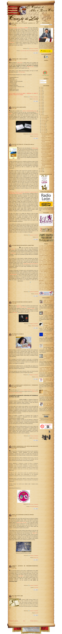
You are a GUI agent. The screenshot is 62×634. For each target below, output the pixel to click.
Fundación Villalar (46, 261)
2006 (41, 170)
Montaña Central (42, 276)
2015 (41, 103)
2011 (41, 109)
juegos (51, 267)
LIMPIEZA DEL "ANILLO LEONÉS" (20, 58)
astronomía (36, 293)
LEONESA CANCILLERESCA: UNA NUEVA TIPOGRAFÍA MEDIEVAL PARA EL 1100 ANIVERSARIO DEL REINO (46, 393)
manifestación (50, 272)
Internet (48, 267)
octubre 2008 (43, 118)
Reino (25, 50)
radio (40, 283)
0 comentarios (36, 291)
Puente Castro (51, 281)
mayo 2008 (43, 126)
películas (52, 278)
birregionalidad (44, 250)
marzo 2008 (43, 129)
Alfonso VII (34, 533)
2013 (41, 106)
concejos (43, 254)
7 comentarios (36, 374)
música (52, 276)
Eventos (52, 259)
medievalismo (41, 275)
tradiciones (51, 287)
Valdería (45, 288)
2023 (41, 91)
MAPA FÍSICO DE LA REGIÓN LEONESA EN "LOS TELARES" (47, 135)
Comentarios (42, 82)
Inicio (24, 620)
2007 (41, 168)
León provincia (45, 270)
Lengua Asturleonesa (14, 11)
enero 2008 (43, 132)
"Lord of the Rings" (21, 72)
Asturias (51, 247)
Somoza (46, 285)
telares (37, 587)
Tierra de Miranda (44, 287)
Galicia (52, 261)
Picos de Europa (46, 280)
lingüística (46, 271)
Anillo (34, 98)
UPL (42, 288)
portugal (40, 281)
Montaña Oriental (47, 276)
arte (39, 247)
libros (37, 237)
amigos (42, 245)
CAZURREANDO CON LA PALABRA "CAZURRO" (48, 324)
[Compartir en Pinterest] (37, 101)
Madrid (47, 272)
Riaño (40, 284)
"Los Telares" (21, 575)
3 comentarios (36, 96)
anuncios (40, 246)
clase (40, 254)
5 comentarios (36, 134)
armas (45, 246)
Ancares (45, 245)
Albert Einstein (23, 307)
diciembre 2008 (44, 115)
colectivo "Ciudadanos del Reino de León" (27, 389)
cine (52, 252)
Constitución (48, 254)
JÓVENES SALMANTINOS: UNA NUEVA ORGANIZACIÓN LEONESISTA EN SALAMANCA (25, 447)
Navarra (43, 277)
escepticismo (51, 257)
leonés (49, 270)
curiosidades (41, 255)
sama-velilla (51, 284)
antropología (51, 245)
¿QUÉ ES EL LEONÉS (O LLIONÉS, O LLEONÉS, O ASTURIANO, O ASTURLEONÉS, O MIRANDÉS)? (46, 357)
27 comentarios (35, 48)
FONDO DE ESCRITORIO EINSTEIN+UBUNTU (22, 301)
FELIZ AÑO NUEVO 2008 (17, 595)
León (21, 50)
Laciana (46, 268)
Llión (40, 272)
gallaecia (40, 262)
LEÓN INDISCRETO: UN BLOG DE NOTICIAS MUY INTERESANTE (48, 404)
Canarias (49, 251)
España (44, 259)
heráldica (41, 264)
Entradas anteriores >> (34, 620)
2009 (41, 112)
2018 (41, 99)
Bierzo (40, 250)
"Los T (10, 42)
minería (48, 275)
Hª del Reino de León (13, 6)
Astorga (41, 247)
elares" (13, 42)
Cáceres (46, 251)
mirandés (51, 275)
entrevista (47, 257)
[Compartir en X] (35, 101)
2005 (41, 171)
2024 (41, 90)
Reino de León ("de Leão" (21, 522)
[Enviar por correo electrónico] (33, 101)
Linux (49, 271)
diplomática (41, 256)
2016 (41, 102)
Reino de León (29, 50)
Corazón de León (35, 628)
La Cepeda (43, 268)
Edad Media (48, 256)
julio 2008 (43, 123)
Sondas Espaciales (13, 274)
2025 (41, 88)
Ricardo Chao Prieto (47, 418)
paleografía (44, 278)
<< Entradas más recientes (13, 620)
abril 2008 (43, 127)
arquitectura (51, 246)
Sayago (40, 285)
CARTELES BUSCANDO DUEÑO (19, 107)
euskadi (48, 259)
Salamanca (33, 50)
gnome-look (19, 305)
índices (52, 265)
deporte (50, 255)
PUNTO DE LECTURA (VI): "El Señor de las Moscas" (23, 144)
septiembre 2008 (44, 120)
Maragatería (51, 273)
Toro (48, 287)
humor (43, 265)
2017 (41, 100)
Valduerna (48, 288)
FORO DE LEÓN (30, 66)
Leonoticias (11, 392)
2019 (41, 97)
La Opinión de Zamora (18, 392)
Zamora (37, 50)
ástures (49, 247)
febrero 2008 (43, 130)
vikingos (45, 289)
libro (39, 271)
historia (35, 557)
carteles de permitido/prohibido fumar (29, 110)
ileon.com (49, 265)
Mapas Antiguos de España (45, 273)
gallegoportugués (44, 262)
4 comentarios (36, 235)
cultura (52, 254)
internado (45, 267)
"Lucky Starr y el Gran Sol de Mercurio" (30, 263)
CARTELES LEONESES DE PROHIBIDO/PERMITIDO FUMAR (46, 164)
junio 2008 (43, 124)
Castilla (40, 252)
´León (40, 245)
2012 (41, 108)
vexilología (51, 288)
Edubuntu (51, 256)
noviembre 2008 (44, 117)
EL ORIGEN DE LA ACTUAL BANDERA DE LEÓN (48, 380)
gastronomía (49, 262)
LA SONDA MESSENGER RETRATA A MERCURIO (23, 245)
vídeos (42, 289)
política (33, 506)
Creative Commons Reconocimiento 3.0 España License (46, 420)
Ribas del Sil (43, 284)
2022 (41, 93)
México (45, 275)
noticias (37, 98)
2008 (41, 114)
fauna (47, 260)
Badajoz (45, 249)
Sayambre (43, 285)
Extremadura (41, 260)
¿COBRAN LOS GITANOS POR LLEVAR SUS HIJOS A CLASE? (48, 313)
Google (52, 262)
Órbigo (40, 278)
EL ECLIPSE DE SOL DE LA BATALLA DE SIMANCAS (48, 334)
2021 (41, 94)
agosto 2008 (43, 121)
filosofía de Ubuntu (30, 308)
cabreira (52, 250)
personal (36, 136)
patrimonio (48, 278)
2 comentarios (36, 435)
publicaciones (46, 281)
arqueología (48, 246)
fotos (52, 260)
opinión (51, 277)
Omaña (49, 277)
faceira (45, 260)
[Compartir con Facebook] (36, 101)
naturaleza (40, 277)
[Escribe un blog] (34, 101)
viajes (40, 289)
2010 (41, 111)
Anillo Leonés (19, 62)
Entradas (42, 80)
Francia (40, 261)
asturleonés (41, 249)
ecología (45, 256)
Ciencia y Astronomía (48, 252)
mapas (23, 50)
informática (33, 325)
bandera (49, 249)
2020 (41, 96)
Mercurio (13, 249)
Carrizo (52, 251)
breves (50, 250)
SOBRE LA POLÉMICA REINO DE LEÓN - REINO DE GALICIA (48, 301)
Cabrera (40, 251)
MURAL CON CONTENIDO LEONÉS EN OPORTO (23, 514)
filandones (49, 260)
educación (40, 257)
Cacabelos (43, 251)
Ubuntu (18, 307)
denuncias (46, 255)
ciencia (43, 252)
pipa (49, 280)
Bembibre (51, 249)
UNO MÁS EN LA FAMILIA (18, 334)
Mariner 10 (13, 253)
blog (48, 250)
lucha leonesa (43, 272)
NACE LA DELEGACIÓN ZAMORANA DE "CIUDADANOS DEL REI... (46, 154)
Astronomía (15, 13)
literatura (51, 271)
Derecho (52, 255)
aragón (43, 246)
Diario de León (35, 391)
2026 (41, 87)
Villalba (47, 289)
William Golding (35, 148)
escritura (40, 259)
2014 (41, 105)
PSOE (43, 281)
